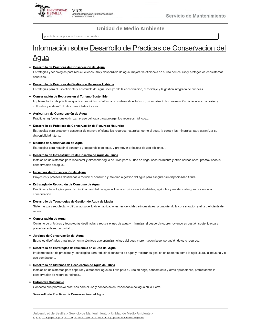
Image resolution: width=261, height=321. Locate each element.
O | (79, 317)
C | (40, 317)
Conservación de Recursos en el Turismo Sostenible (70, 96)
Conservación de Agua (49, 218)
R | (89, 317)
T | (95, 317)
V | (102, 317)
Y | (109, 317)
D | (43, 317)
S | (92, 317)
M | (72, 317)
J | (62, 317)
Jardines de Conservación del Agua (58, 235)
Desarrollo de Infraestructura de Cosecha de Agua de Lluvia (75, 155)
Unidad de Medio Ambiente (130, 28)
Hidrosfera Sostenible (48, 282)
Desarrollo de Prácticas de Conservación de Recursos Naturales (78, 125)
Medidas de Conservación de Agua (58, 142)
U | (99, 317)
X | (105, 317)
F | (50, 317)
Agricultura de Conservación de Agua (60, 113)
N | (75, 317)
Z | (112, 317)
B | (37, 317)
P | (82, 317)
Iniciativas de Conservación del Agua (59, 172)
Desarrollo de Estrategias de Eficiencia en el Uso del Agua (74, 247)
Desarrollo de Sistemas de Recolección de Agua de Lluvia (74, 265)
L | (68, 317)
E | (47, 317)
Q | (86, 317)
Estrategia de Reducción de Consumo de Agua (66, 184)
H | (57, 317)
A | (34, 317)
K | (65, 317)
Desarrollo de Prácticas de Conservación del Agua (69, 67)
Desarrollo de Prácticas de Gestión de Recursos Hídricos (73, 84)
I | (60, 317)
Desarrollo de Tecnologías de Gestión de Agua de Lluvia (73, 201)
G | (53, 317)
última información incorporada (129, 317)
